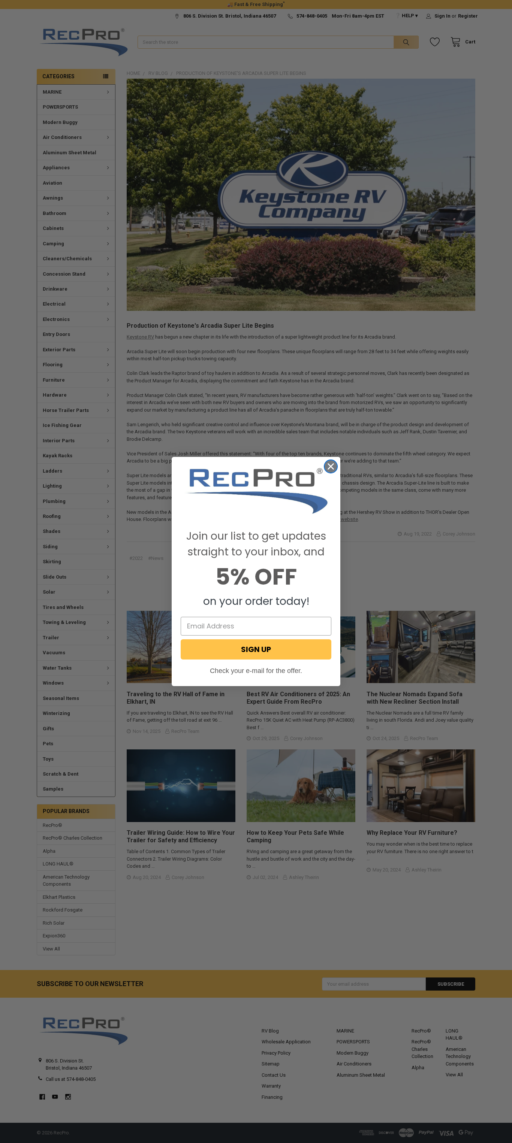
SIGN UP (256, 649)
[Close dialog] (330, 466)
